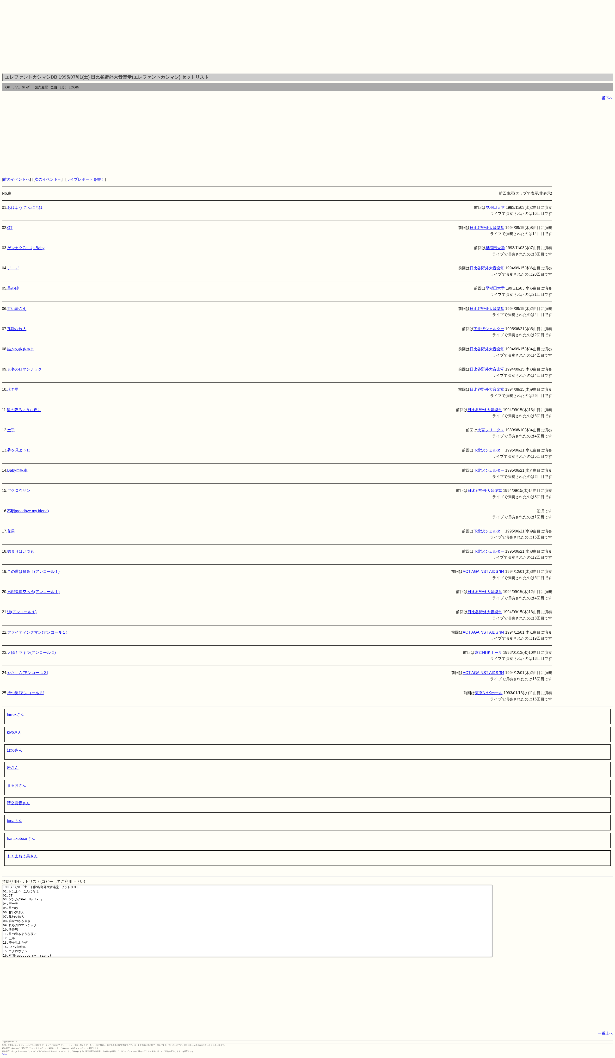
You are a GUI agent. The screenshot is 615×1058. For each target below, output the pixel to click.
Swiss (4, 1054)
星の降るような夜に (24, 410)
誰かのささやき (20, 349)
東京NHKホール (488, 652)
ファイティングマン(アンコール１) (37, 632)
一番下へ (605, 98)
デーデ (13, 268)
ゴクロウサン (18, 491)
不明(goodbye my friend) (28, 511)
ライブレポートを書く (85, 179)
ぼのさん (14, 750)
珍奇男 (13, 389)
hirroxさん (15, 714)
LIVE (16, 87)
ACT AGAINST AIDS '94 (483, 571)
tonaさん (14, 821)
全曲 (53, 87)
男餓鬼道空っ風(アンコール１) (33, 592)
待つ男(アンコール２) (25, 693)
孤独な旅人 (16, 329)
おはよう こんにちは (25, 207)
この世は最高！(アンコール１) (33, 571)
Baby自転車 (17, 470)
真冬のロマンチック (24, 369)
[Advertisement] (307, 37)
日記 (63, 87)
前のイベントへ (16, 179)
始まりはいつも (20, 551)
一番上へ (605, 1033)
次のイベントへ (48, 179)
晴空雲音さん (18, 803)
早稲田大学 (495, 207)
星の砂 (13, 288)
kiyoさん (14, 732)
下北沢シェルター (489, 329)
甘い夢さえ (16, 309)
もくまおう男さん (22, 856)
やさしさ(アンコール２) (27, 673)
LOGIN (74, 87)
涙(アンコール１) (22, 612)
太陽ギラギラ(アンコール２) (31, 652)
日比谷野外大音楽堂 (487, 228)
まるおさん (16, 785)
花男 (11, 531)
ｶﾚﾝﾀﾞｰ (27, 87)
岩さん (12, 768)
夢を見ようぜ (18, 450)
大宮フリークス (490, 430)
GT (9, 228)
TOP (6, 87)
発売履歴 (41, 87)
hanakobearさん (21, 838)
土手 (11, 430)
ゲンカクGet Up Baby (25, 248)
